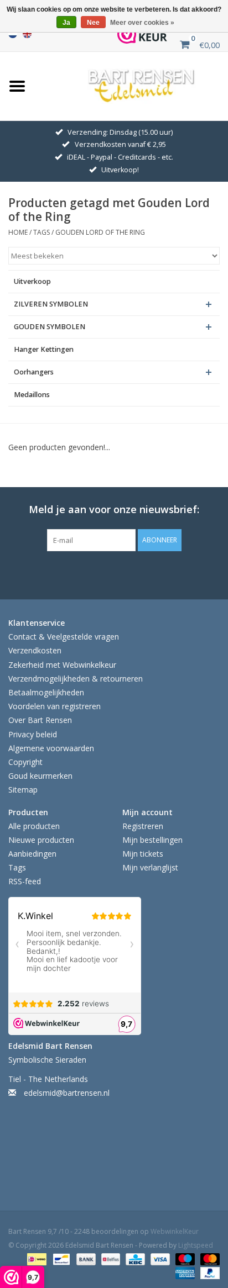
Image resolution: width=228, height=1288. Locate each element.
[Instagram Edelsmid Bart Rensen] (164, 574)
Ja (66, 23)
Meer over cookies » (142, 23)
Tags (41, 232)
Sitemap (23, 789)
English (27, 33)
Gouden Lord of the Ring (100, 232)
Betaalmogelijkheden (46, 692)
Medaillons (32, 394)
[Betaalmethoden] (35, 1259)
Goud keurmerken (40, 775)
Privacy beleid (32, 734)
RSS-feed (24, 881)
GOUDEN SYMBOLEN (49, 326)
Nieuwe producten (41, 840)
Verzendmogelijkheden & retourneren (75, 678)
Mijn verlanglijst (150, 867)
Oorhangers (34, 372)
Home (18, 232)
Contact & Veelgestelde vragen (63, 636)
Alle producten (34, 826)
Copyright (25, 762)
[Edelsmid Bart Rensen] (141, 85)
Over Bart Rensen (40, 720)
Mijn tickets (142, 853)
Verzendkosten (34, 650)
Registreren (142, 826)
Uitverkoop (32, 281)
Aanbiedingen (32, 853)
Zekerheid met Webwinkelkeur (62, 664)
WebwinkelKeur (175, 1231)
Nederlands (12, 33)
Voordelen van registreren (54, 706)
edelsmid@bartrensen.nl (67, 1093)
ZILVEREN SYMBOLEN (51, 304)
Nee (93, 23)
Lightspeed (195, 1245)
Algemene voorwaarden (51, 748)
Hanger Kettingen (44, 349)
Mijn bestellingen (152, 840)
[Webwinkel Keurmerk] (142, 34)
